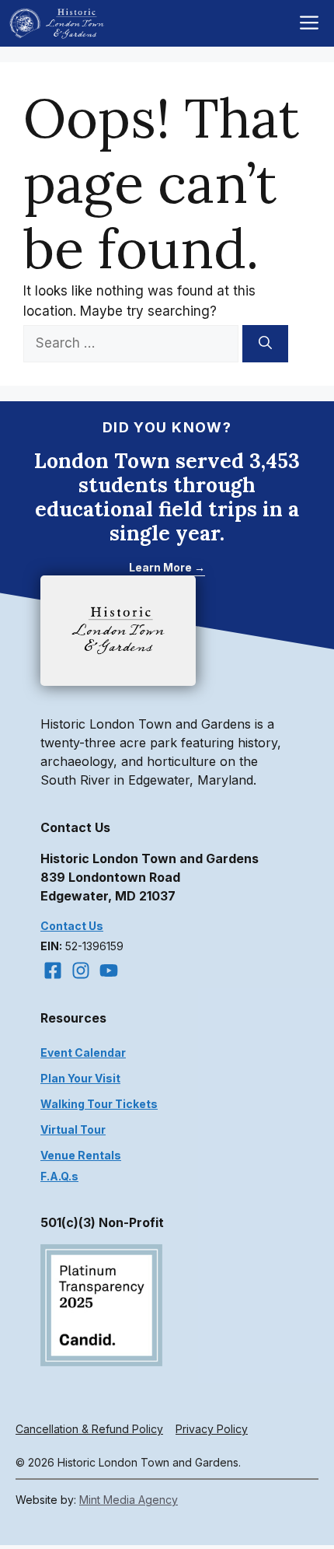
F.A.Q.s (59, 1176)
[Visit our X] (108, 970)
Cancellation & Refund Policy (89, 1428)
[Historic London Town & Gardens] (57, 23)
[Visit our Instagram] (80, 970)
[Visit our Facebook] (52, 970)
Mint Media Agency (128, 1499)
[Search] (265, 343)
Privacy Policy (212, 1428)
